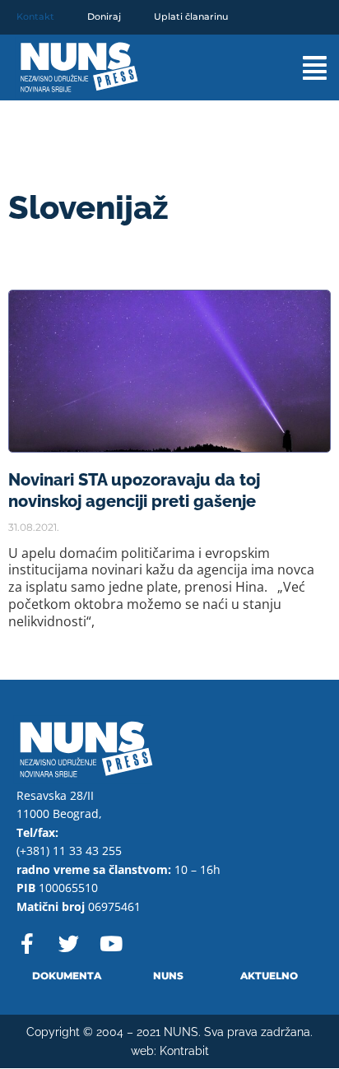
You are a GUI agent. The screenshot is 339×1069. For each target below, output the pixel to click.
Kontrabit (184, 1050)
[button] (298, 67)
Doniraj (104, 16)
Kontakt (35, 16)
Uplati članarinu (191, 16)
